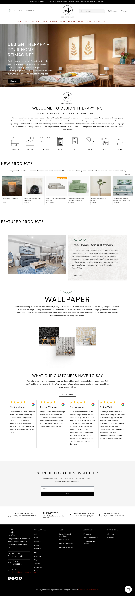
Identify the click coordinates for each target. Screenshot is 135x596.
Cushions (37, 541)
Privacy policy (64, 540)
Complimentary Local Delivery (91, 542)
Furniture (37, 549)
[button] (128, 589)
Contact (110, 538)
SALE (36, 571)
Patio (36, 552)
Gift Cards (38, 567)
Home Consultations (90, 538)
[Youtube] (16, 578)
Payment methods (66, 543)
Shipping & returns (66, 547)
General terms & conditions (65, 535)
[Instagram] (13, 578)
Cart (125, 11)
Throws (37, 563)
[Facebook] (9, 578)
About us (110, 534)
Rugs (36, 560)
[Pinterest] (20, 578)
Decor (36, 545)
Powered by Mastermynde (88, 590)
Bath (36, 538)
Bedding (37, 556)
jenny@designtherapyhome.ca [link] (24, 572)
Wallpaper (87, 534)
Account (114, 11)
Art (35, 534)
